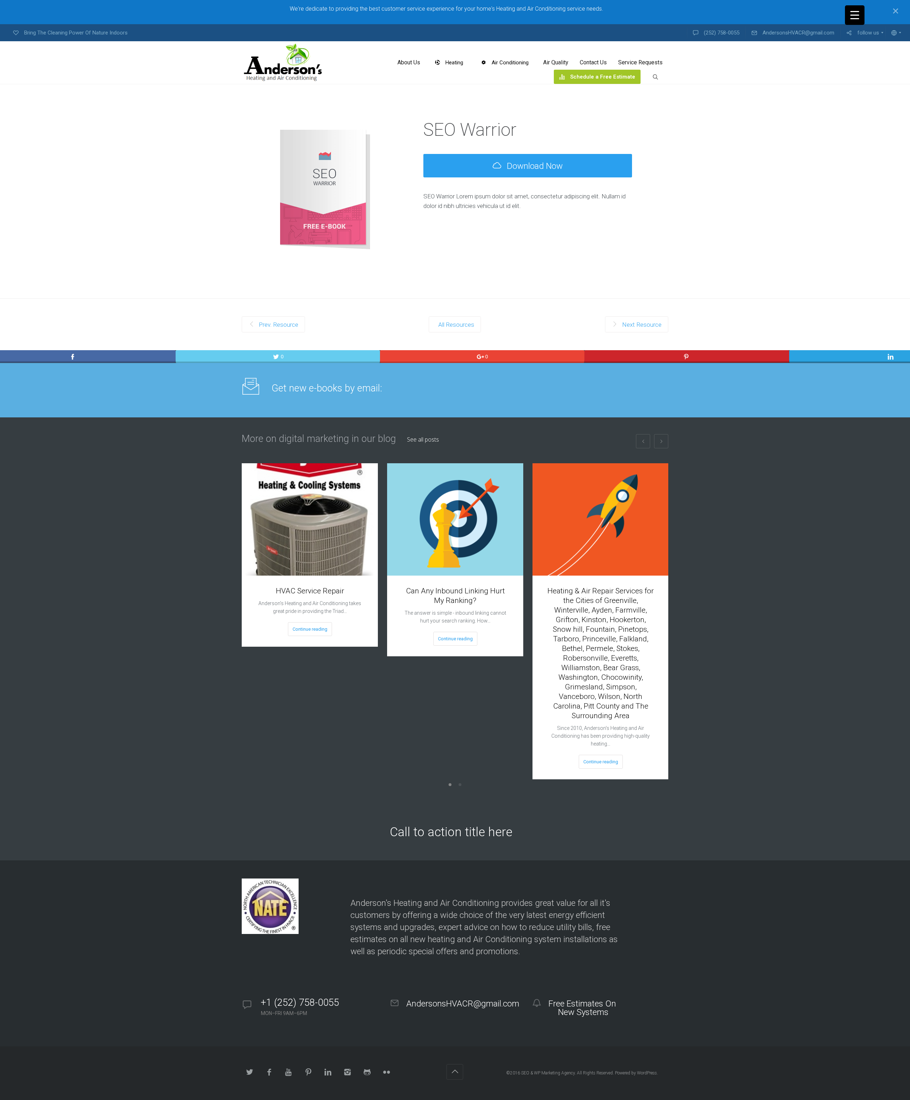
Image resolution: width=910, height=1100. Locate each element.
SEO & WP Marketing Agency (548, 1072)
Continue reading (310, 629)
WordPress (647, 1072)
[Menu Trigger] (854, 15)
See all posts (423, 439)
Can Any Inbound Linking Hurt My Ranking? (455, 596)
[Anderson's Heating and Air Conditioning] (284, 62)
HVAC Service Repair (310, 591)
